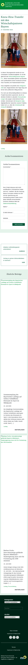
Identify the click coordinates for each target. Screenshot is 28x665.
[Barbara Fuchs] (2, 4)
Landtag (3, 148)
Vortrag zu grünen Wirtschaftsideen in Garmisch (14, 260)
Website (5, 218)
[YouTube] (17, 637)
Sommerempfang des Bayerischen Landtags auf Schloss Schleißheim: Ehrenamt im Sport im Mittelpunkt (13, 399)
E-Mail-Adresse (8, 212)
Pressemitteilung (12, 586)
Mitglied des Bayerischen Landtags (14, 5)
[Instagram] (14, 637)
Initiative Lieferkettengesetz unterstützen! (14, 249)
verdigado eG (10, 659)
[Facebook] (10, 637)
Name (5, 206)
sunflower (12, 657)
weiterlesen (19, 430)
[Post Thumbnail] (14, 335)
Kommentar (7, 167)
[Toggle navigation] (25, 12)
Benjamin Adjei (20, 101)
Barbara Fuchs (12, 3)
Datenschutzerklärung (9, 203)
